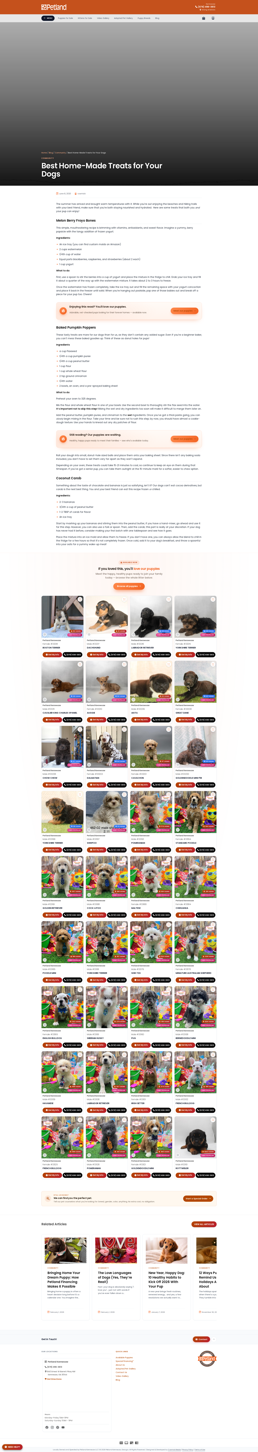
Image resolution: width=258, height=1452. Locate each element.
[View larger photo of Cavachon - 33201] (168, 729)
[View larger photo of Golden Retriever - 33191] (80, 859)
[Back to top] (214, 1339)
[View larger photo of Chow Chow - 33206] (80, 729)
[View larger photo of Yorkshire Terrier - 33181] (124, 924)
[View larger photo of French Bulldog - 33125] (80, 1119)
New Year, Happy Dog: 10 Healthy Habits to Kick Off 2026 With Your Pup (166, 1280)
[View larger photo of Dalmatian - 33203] (124, 729)
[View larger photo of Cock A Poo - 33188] (124, 859)
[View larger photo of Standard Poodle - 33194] (213, 794)
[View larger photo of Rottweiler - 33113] (213, 1119)
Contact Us (121, 1372)
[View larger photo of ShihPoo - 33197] (124, 794)
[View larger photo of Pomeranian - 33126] (124, 1119)
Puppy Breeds (144, 18)
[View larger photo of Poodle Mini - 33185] (80, 924)
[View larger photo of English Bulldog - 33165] (80, 989)
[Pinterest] (57, 1427)
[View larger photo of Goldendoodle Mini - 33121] (168, 1119)
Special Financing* (125, 1361)
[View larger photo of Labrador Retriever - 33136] (124, 1054)
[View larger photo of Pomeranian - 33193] (168, 794)
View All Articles (204, 1224)
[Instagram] (52, 1427)
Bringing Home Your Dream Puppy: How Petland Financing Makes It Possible (63, 1280)
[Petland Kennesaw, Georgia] (54, 7)
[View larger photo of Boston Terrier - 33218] (80, 599)
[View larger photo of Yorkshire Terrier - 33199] (80, 794)
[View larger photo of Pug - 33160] (168, 989)
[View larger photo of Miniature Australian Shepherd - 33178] (213, 924)
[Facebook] (47, 1427)
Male (93, 643)
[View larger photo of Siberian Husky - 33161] (124, 989)
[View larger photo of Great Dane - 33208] (213, 664)
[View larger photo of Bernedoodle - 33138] (213, 989)
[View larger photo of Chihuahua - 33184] (213, 859)
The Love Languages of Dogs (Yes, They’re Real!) (115, 1277)
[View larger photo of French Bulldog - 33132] (213, 1054)
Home (44, 153)
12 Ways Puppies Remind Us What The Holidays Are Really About (216, 1280)
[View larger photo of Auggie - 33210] (124, 664)
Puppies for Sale (65, 18)
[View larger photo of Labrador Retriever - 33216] (168, 599)
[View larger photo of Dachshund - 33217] (124, 599)
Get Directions (54, 1379)
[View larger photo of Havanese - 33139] (80, 1054)
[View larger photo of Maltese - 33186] (168, 859)
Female (50, 643)
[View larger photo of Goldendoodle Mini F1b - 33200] (213, 729)
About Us (120, 1365)
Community (60, 153)
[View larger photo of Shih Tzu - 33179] (168, 924)
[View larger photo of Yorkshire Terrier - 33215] (213, 599)
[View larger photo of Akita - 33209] (168, 664)
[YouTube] (63, 1427)
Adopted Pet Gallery (123, 18)
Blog (157, 18)
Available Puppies (124, 1357)
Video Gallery (103, 18)
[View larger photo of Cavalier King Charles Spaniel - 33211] (80, 664)
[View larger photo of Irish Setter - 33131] (168, 1054)
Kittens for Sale (85, 18)
